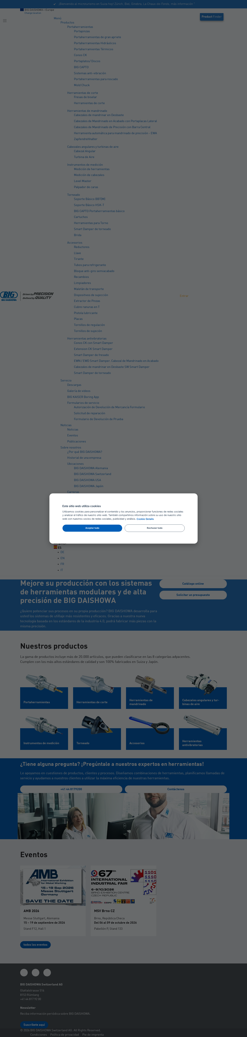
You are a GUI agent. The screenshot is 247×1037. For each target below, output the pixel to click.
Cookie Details (145, 519)
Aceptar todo (92, 528)
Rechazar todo (154, 528)
